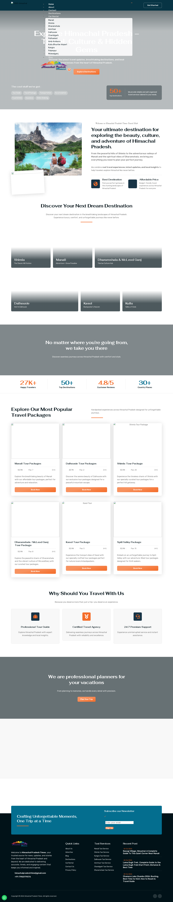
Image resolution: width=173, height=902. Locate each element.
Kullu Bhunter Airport (57, 44)
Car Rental (53, 16)
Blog (50, 57)
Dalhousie (52, 32)
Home (51, 4)
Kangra (51, 47)
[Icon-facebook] (155, 896)
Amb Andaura (54, 41)
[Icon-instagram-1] (160, 896)
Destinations (54, 13)
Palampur (52, 50)
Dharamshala (54, 26)
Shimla (51, 23)
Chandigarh (53, 35)
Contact (52, 10)
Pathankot (53, 38)
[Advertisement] (70, 795)
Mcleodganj (53, 54)
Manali (51, 20)
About (51, 7)
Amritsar (52, 29)
